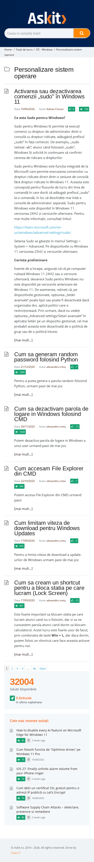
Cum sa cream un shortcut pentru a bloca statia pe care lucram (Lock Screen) (49, 587)
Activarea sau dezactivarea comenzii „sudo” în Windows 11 (49, 96)
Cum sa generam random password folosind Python (46, 357)
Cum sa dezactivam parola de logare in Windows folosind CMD (51, 413)
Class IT (16, 853)
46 (34, 668)
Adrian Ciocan (55, 109)
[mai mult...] (23, 340)
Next (43, 668)
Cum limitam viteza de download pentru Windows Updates (47, 528)
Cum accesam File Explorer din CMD (49, 471)
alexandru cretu (56, 367)
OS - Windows (44, 49)
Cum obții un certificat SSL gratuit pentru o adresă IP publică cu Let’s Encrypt (47, 790)
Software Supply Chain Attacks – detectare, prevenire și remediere (47, 809)
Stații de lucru (24, 49)
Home (8, 49)
